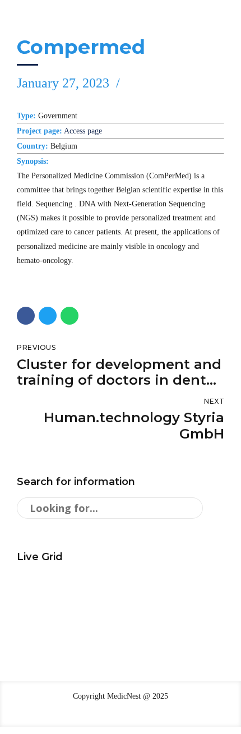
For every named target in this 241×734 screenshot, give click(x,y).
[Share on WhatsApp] (69, 316)
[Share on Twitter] (48, 316)
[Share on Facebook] (26, 316)
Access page (83, 131)
